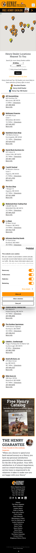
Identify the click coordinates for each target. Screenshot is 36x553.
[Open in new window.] (10, 498)
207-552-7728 (10, 230)
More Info (9, 107)
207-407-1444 (10, 159)
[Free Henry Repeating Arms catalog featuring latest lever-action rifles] (18, 10)
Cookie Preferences (18, 522)
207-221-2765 (10, 178)
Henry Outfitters (18, 506)
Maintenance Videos (18, 518)
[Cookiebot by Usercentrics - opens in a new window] (26, 249)
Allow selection (18, 298)
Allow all (18, 294)
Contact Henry (18, 508)
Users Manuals (18, 516)
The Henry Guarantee (18, 534)
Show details (26, 289)
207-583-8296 (10, 385)
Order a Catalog (18, 510)
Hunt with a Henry (18, 512)
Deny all (18, 303)
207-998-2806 (10, 316)
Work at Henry (18, 532)
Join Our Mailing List (18, 520)
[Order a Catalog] (18, 417)
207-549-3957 (10, 124)
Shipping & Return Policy (18, 538)
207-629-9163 (10, 141)
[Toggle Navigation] (33, 5)
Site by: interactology (18, 548)
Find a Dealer (18, 514)
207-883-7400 (10, 350)
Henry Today (18, 526)
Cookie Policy (18, 524)
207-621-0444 (10, 195)
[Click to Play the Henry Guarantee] (30, 443)
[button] (32, 5)
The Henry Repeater (18, 504)
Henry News (18, 530)
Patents (18, 502)
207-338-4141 (10, 333)
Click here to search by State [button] (18, 77)
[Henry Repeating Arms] (13, 4)
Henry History (18, 528)
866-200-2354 (19, 493)
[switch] (31, 274)
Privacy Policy (18, 536)
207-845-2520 (10, 213)
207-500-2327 (10, 368)
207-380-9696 (10, 105)
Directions (16, 103)
